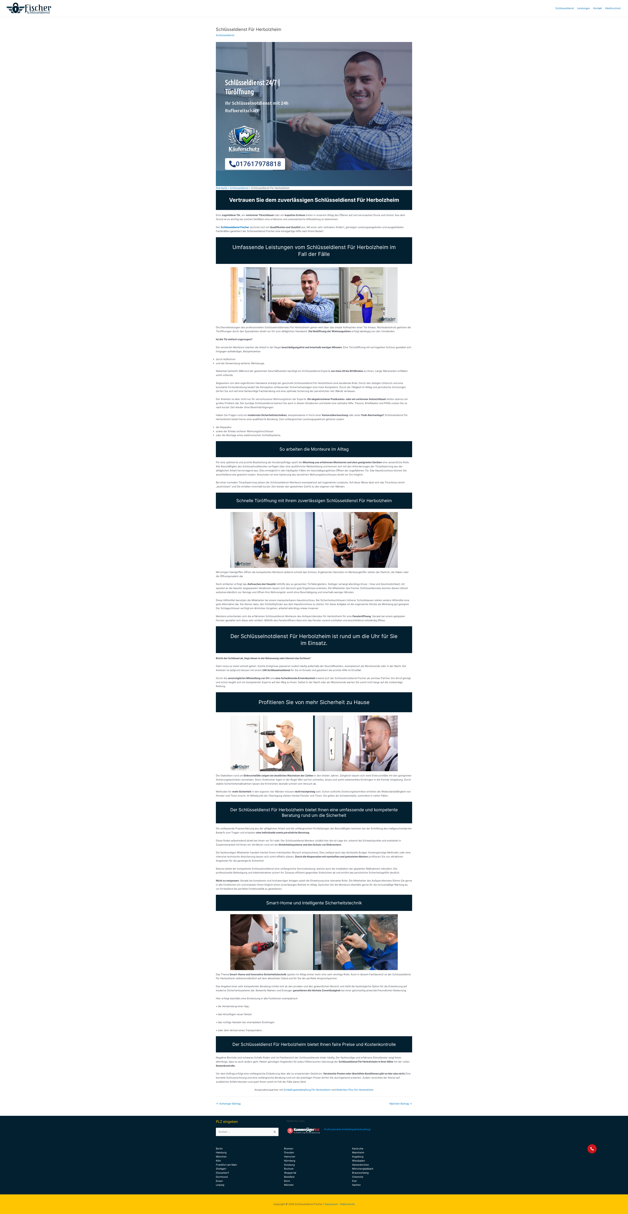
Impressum (331, 1204)
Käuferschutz (613, 8)
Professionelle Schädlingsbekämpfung (347, 1129)
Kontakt (597, 8)
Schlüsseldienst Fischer (235, 227)
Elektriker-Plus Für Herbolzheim (355, 1089)
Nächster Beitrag (400, 1103)
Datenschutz (347, 1204)
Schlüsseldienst (564, 8)
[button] (592, 1148)
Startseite (221, 188)
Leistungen (583, 8)
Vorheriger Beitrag (228, 1103)
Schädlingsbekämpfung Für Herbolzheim (307, 1089)
